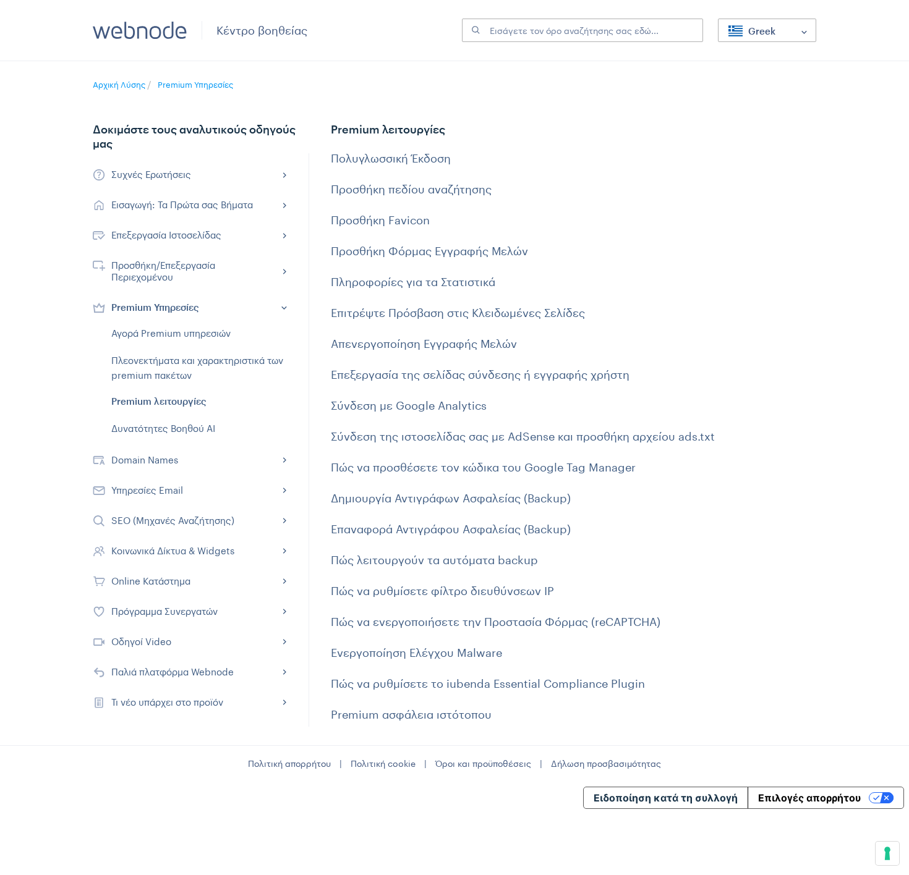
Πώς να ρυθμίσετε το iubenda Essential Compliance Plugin (488, 683)
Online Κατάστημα (150, 580)
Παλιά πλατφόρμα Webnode (172, 671)
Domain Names (144, 459)
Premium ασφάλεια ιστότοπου (411, 714)
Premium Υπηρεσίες (195, 85)
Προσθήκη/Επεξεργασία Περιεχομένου (163, 271)
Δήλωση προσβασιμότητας (606, 763)
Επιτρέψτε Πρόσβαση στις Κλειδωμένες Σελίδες (458, 312)
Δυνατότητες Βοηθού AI (163, 428)
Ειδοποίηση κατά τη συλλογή (666, 798)
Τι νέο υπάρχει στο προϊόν (167, 702)
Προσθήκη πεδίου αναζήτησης (411, 189)
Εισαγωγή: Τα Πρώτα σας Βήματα (182, 204)
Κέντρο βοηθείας (261, 30)
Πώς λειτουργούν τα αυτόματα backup (434, 560)
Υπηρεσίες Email (147, 490)
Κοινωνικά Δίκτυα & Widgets (172, 550)
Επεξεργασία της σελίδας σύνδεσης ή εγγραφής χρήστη (480, 374)
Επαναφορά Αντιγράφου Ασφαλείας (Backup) (451, 529)
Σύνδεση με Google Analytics (409, 405)
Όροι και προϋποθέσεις (483, 763)
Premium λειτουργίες (159, 401)
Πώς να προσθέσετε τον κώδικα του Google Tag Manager (483, 467)
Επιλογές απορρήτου (809, 798)
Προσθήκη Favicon (380, 220)
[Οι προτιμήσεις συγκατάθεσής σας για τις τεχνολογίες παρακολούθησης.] (887, 853)
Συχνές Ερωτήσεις (151, 174)
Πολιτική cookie (383, 763)
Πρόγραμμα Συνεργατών (164, 611)
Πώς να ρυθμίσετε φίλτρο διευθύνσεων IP (442, 591)
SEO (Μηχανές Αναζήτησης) (172, 520)
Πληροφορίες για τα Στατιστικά (413, 282)
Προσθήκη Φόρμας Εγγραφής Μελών (429, 251)
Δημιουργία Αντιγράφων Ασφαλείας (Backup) (451, 498)
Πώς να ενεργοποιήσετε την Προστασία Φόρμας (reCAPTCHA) (495, 621)
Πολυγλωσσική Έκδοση (391, 158)
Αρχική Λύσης (120, 85)
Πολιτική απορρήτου (289, 763)
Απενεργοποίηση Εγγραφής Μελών (424, 343)
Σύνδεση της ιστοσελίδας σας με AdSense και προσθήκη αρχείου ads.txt (523, 436)
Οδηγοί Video (141, 641)
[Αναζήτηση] (474, 30)
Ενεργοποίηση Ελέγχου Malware (416, 652)
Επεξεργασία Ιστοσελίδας (166, 234)
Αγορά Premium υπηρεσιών (171, 333)
